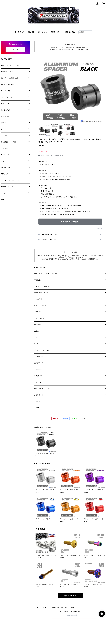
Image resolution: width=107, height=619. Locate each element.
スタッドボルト (39, 376)
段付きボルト (38, 325)
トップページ (19, 32)
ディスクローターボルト (42, 350)
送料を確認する (58, 155)
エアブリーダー (39, 363)
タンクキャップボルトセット (43, 286)
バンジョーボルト (40, 357)
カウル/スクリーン (40, 395)
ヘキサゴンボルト (40, 305)
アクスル (37, 401)
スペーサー (38, 369)
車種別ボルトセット (40, 280)
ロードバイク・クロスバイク (43, 388)
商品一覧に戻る (70, 596)
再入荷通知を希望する (71, 222)
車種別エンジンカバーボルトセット (45, 273)
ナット (36, 337)
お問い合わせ (42, 32)
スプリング (37, 382)
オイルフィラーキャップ (41, 293)
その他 (36, 408)
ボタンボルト (38, 312)
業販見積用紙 (70, 32)
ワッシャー (37, 344)
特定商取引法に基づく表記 (59, 607)
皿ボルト (37, 331)
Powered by (68, 615)
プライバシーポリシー (42, 607)
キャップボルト (39, 299)
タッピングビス (39, 318)
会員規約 (73, 607)
